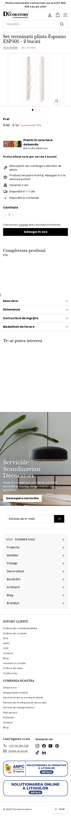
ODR (5, 648)
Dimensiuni (11, 309)
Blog (6, 658)
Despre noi (10, 687)
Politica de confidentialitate (20, 628)
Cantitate (10, 207)
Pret (6, 119)
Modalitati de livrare (18, 327)
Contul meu (10, 673)
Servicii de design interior (19, 707)
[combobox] (35, 24)
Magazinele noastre (15, 692)
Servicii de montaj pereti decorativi (25, 702)
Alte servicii (10, 712)
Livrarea (23, 224)
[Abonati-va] (59, 519)
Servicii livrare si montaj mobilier (23, 697)
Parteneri (9, 717)
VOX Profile (10, 47)
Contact (8, 653)
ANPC (6, 643)
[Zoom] (56, 101)
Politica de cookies (15, 633)
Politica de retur (13, 668)
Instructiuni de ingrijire (20, 318)
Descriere (10, 301)
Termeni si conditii (14, 663)
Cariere (8, 722)
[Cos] (57, 15)
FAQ (5, 638)
